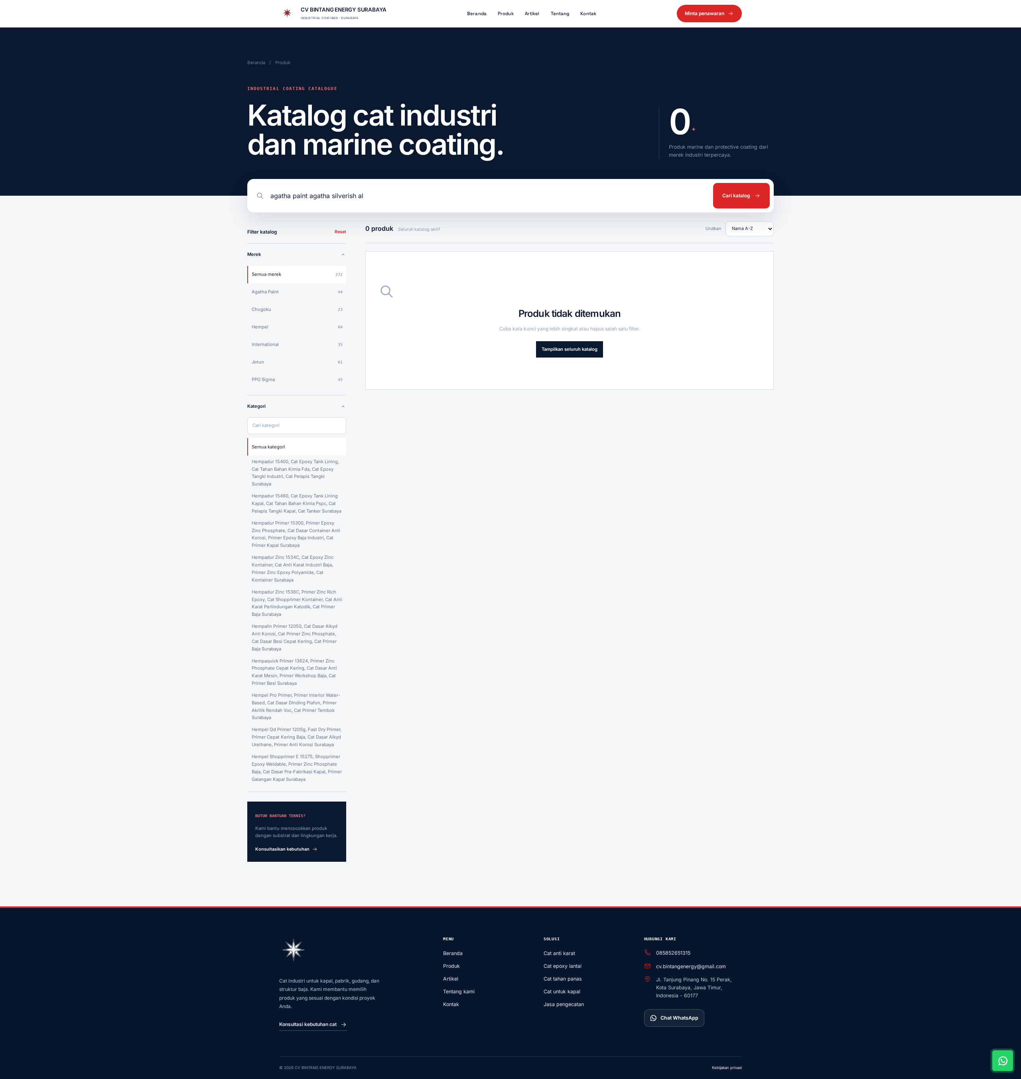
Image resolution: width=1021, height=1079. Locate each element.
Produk (506, 13)
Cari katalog (736, 196)
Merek (254, 254)
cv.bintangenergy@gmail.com (691, 966)
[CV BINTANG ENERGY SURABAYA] (293, 951)
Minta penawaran (704, 13)
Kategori (256, 406)
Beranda (477, 13)
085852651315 (673, 953)
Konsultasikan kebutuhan (282, 849)
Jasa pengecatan (564, 1004)
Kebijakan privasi (727, 1067)
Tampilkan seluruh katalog (569, 349)
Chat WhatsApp (679, 1018)
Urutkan (713, 228)
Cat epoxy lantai (562, 966)
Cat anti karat (559, 953)
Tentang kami (459, 991)
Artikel (532, 13)
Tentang (560, 13)
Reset (340, 231)
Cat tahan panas (563, 979)
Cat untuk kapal (562, 991)
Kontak (588, 13)
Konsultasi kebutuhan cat (308, 1024)
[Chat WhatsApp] (1002, 1060)
